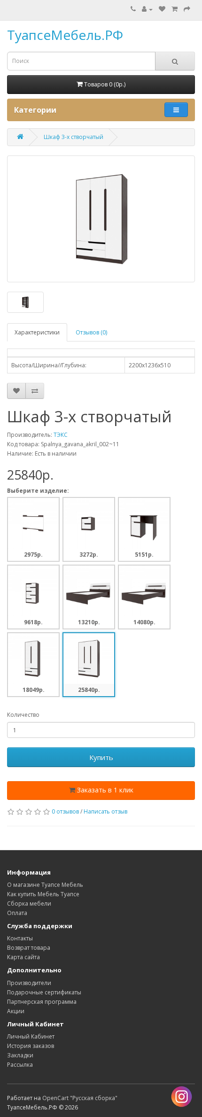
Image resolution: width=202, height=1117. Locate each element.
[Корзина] (174, 9)
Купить (101, 757)
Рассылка (20, 1065)
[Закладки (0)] (162, 9)
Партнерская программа (42, 1002)
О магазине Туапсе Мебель (45, 885)
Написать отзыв (105, 811)
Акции (15, 1011)
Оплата (17, 913)
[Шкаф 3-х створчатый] (101, 218)
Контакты (20, 938)
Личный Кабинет (30, 1036)
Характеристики (37, 332)
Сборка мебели (29, 904)
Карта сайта (23, 957)
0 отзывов (65, 811)
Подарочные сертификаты (44, 992)
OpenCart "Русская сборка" (79, 1098)
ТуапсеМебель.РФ (65, 35)
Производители (29, 983)
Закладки (20, 1055)
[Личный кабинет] (147, 9)
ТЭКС (61, 435)
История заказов (30, 1046)
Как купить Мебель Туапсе (43, 894)
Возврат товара (28, 948)
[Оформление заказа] (187, 9)
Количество (23, 715)
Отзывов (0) (91, 332)
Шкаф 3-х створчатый (73, 137)
